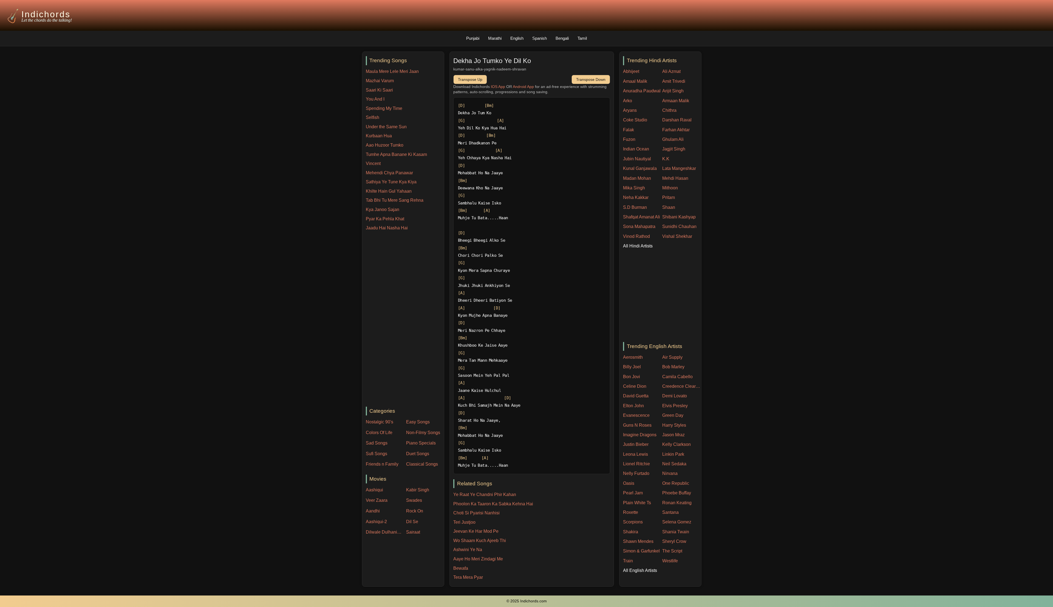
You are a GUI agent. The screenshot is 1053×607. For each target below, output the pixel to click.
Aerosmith (633, 357)
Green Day (672, 415)
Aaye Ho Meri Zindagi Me (478, 559)
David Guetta (636, 396)
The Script (672, 551)
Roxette (630, 512)
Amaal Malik (635, 81)
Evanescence (636, 415)
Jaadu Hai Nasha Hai (387, 228)
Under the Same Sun (386, 126)
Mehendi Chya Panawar (389, 172)
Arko (627, 100)
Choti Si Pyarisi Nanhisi (476, 513)
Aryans (630, 110)
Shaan (668, 207)
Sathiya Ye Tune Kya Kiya (391, 181)
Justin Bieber (636, 444)
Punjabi (472, 38)
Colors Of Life (379, 432)
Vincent (373, 163)
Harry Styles (674, 425)
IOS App (498, 86)
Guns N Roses (637, 425)
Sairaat (413, 532)
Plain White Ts (637, 502)
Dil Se (412, 521)
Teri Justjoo (464, 522)
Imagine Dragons (639, 434)
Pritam (668, 197)
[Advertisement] (405, 319)
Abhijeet (631, 71)
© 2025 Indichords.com (526, 601)
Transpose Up (470, 79)
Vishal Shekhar (677, 236)
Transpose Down (590, 79)
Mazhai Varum (380, 80)
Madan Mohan (637, 178)
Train (628, 560)
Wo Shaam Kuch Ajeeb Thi (479, 540)
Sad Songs (376, 443)
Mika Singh (634, 188)
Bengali (562, 38)
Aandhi (373, 511)
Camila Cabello (677, 376)
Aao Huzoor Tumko (384, 145)
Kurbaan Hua (379, 135)
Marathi (495, 38)
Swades (414, 500)
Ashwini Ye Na (467, 549)
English (516, 38)
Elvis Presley (675, 405)
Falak (628, 129)
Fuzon (629, 139)
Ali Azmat (671, 71)
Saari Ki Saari (379, 90)
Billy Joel (632, 366)
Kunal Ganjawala (640, 168)
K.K (665, 158)
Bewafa (460, 568)
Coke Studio (635, 120)
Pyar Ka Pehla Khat (385, 218)
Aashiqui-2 (376, 521)
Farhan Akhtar (676, 129)
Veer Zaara (376, 500)
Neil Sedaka (674, 463)
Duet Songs (417, 453)
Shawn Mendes (638, 541)
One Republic (675, 483)
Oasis (628, 483)
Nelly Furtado (636, 473)
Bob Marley (673, 366)
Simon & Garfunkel (641, 551)
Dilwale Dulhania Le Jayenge (385, 532)
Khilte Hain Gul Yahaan (389, 191)
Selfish (372, 117)
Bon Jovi (631, 376)
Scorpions (633, 522)
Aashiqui (374, 490)
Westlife (670, 560)
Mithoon (670, 188)
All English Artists (640, 570)
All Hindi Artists (638, 246)
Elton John (633, 405)
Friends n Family (382, 464)
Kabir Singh (417, 490)
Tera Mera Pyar (468, 577)
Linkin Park (673, 454)
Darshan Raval (677, 120)
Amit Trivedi (673, 81)
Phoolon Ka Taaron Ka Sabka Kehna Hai (493, 503)
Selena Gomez (676, 522)
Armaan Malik (675, 100)
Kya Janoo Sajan (382, 209)
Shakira (630, 531)
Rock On (414, 511)
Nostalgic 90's (379, 422)
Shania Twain (675, 531)
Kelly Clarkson (676, 444)
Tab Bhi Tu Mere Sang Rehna (394, 200)
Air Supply (672, 357)
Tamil (582, 38)
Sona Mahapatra (639, 226)
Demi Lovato (674, 396)
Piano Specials (421, 443)
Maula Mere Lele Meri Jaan (392, 71)
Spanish (539, 38)
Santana (670, 512)
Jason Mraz (673, 434)
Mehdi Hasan (675, 178)
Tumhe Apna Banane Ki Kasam (396, 154)
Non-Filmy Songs (423, 432)
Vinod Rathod (636, 236)
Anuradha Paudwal (642, 91)
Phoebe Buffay (676, 493)
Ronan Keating (677, 502)
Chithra (669, 110)
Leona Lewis (635, 454)
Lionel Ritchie (636, 463)
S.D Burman (635, 207)
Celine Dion (634, 386)
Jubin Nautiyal (637, 158)
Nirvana (670, 473)
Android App (523, 86)
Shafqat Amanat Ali (641, 217)
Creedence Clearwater (681, 386)
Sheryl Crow (674, 541)
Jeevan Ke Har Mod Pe (476, 531)
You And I (375, 99)
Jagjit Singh (673, 149)
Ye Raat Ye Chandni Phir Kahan (484, 494)
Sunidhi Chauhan (679, 226)
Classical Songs (422, 464)
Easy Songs (418, 422)
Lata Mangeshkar (679, 168)
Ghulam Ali (673, 139)
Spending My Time (384, 108)
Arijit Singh (673, 91)
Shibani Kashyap (679, 217)
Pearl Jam (633, 493)
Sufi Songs (376, 453)
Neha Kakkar (636, 197)
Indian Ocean (636, 149)
